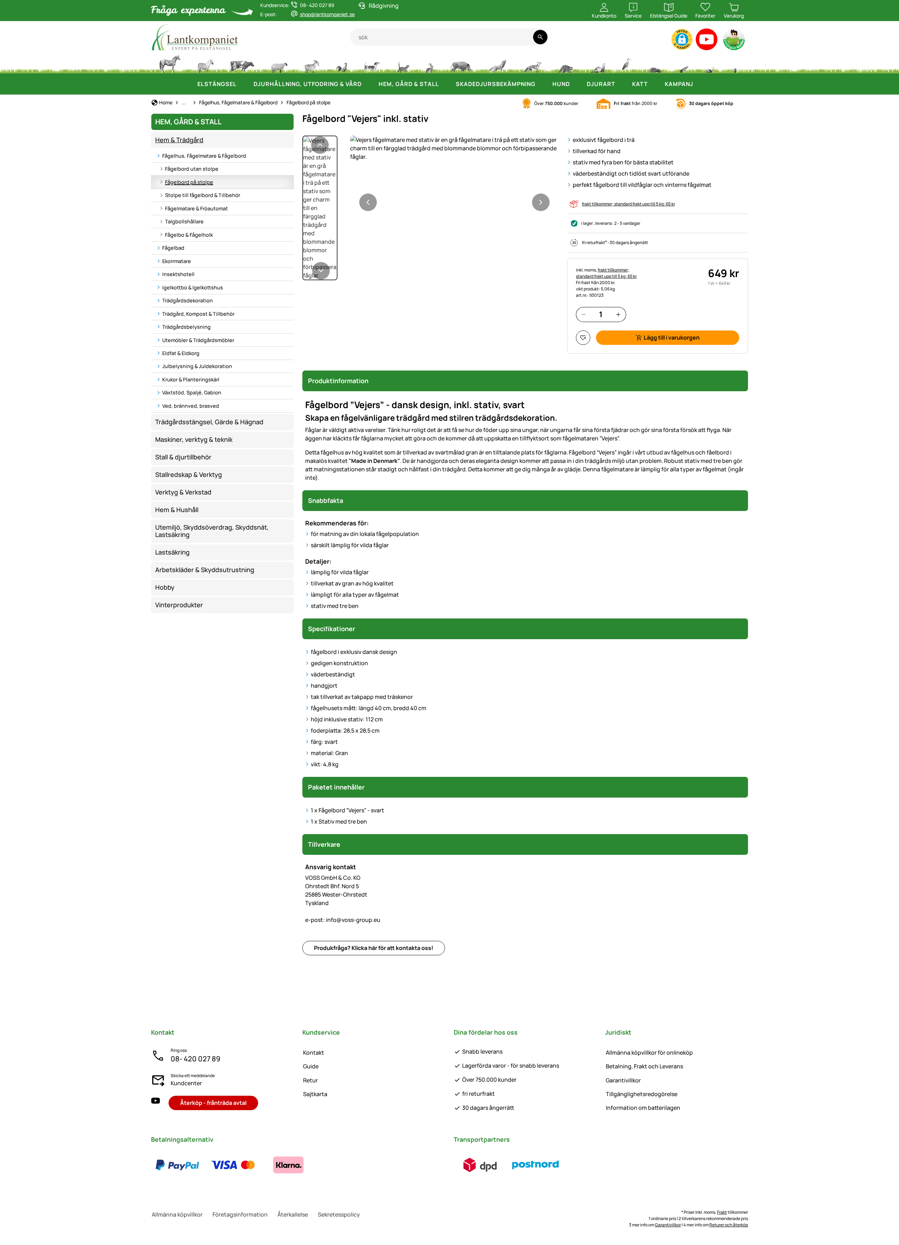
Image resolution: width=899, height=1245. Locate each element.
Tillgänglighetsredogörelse (641, 1094)
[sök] (540, 37)
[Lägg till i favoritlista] (583, 337)
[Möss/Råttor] (683, 63)
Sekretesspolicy (339, 1214)
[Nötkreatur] (242, 63)
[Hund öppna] (577, 84)
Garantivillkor (623, 1080)
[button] (682, 39)
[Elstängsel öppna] (243, 84)
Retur (310, 1080)
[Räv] (532, 63)
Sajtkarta (315, 1094)
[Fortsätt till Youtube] (707, 41)
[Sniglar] (710, 63)
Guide (311, 1066)
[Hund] (371, 63)
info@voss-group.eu (342, 920)
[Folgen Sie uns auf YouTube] (155, 1103)
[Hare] (429, 63)
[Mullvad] (655, 63)
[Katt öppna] (655, 84)
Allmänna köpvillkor (177, 1214)
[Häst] (170, 63)
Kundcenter (186, 1083)
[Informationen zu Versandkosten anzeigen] (508, 1164)
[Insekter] (735, 63)
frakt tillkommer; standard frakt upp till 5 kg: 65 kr (628, 204)
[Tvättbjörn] (565, 63)
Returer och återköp (728, 1225)
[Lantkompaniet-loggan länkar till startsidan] (250, 37)
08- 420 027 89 (195, 1058)
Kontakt (313, 1052)
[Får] (279, 63)
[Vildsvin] (461, 63)
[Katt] (402, 63)
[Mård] (597, 63)
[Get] (312, 63)
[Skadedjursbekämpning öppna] (542, 84)
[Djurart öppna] (622, 84)
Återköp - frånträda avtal (213, 1103)
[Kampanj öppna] (700, 84)
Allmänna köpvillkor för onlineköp (649, 1052)
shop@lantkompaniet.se (327, 14)
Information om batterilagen (643, 1108)
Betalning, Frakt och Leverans (644, 1066)
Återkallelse (292, 1214)
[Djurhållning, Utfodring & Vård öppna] (369, 84)
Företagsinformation (240, 1214)
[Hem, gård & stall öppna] (446, 84)
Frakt (722, 1212)
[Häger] (627, 63)
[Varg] (497, 63)
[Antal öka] (618, 314)
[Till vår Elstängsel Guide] (734, 41)
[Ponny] (205, 63)
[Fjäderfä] (342, 63)
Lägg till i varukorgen (672, 337)
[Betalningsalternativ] (233, 1164)
